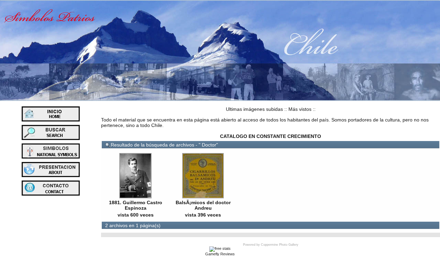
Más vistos (299, 109)
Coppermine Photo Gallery (279, 244)
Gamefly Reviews (220, 254)
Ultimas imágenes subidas (254, 109)
